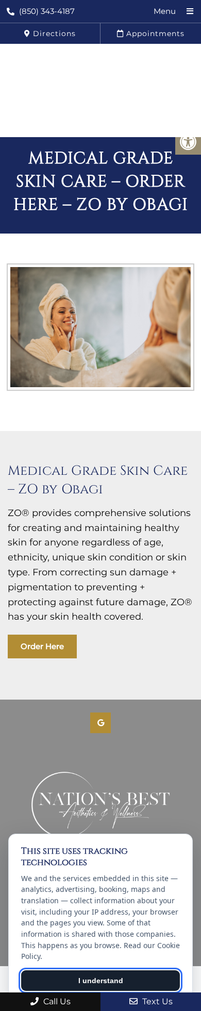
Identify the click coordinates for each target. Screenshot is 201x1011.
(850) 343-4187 (47, 11)
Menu (165, 11)
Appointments (154, 33)
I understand (100, 980)
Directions (53, 33)
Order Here (42, 646)
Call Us (56, 1001)
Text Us (156, 1001)
